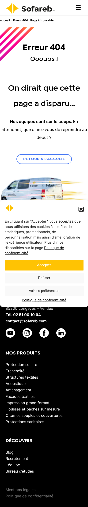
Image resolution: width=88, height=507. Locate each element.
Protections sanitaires (25, 421)
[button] (81, 209)
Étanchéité (15, 371)
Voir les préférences (44, 291)
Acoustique (16, 383)
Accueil (5, 20)
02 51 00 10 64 (27, 314)
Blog (10, 452)
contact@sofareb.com (26, 321)
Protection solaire (21, 364)
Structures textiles (22, 377)
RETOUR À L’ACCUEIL (44, 158)
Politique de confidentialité (44, 300)
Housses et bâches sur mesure (33, 409)
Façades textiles (20, 396)
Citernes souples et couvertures (34, 415)
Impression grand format (28, 402)
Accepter (44, 265)
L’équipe (13, 464)
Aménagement (18, 390)
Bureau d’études (20, 471)
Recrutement (17, 458)
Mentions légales (20, 489)
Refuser (44, 278)
